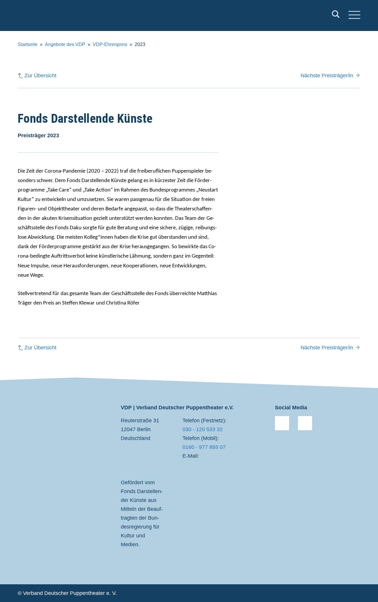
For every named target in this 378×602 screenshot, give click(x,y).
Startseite (28, 44)
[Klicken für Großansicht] (307, 164)
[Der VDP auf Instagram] (305, 423)
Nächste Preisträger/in (327, 75)
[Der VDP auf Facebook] (282, 423)
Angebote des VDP (65, 44)
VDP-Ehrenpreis (110, 44)
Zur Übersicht (40, 75)
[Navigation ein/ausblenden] (354, 16)
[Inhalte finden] (336, 15)
